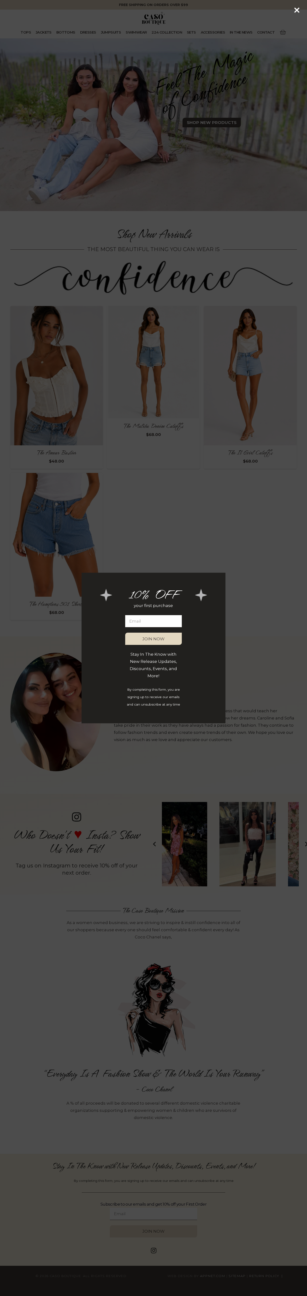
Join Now (153, 638)
